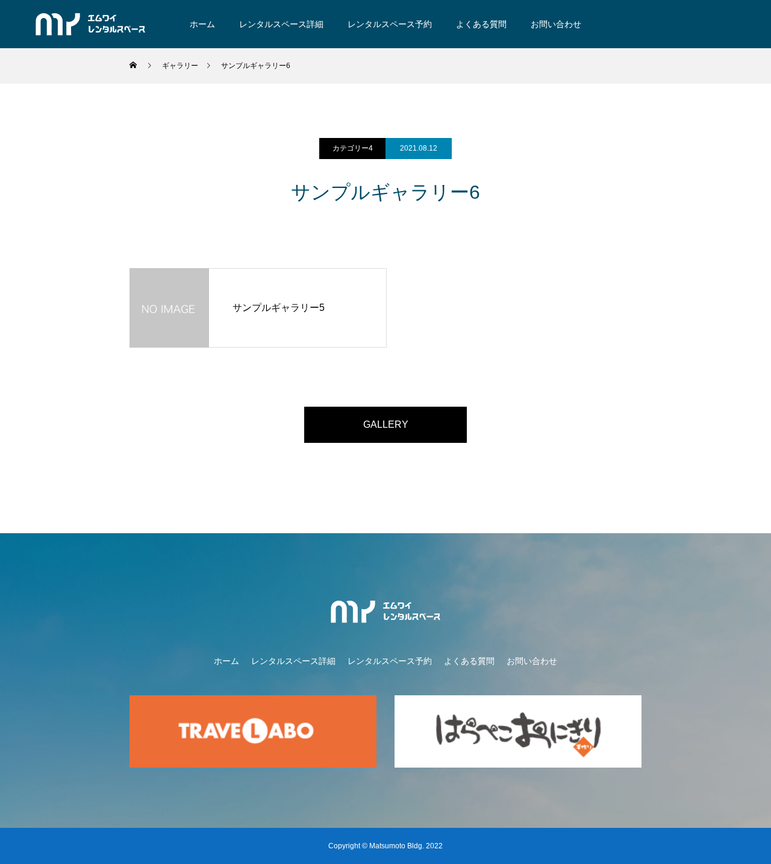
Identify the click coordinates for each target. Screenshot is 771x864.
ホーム (202, 24)
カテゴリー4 (352, 148)
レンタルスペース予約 (390, 24)
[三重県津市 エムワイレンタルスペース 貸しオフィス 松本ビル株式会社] (90, 24)
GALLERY (385, 424)
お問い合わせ (556, 24)
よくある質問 (481, 24)
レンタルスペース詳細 (281, 24)
